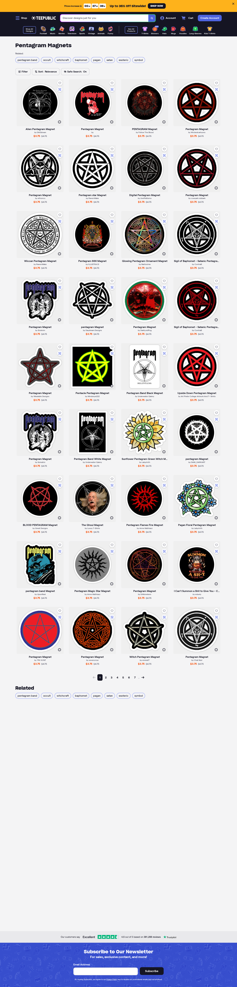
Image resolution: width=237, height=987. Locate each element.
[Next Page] (142, 677)
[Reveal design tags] (59, 122)
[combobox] (104, 18)
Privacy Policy (111, 979)
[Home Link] (44, 18)
